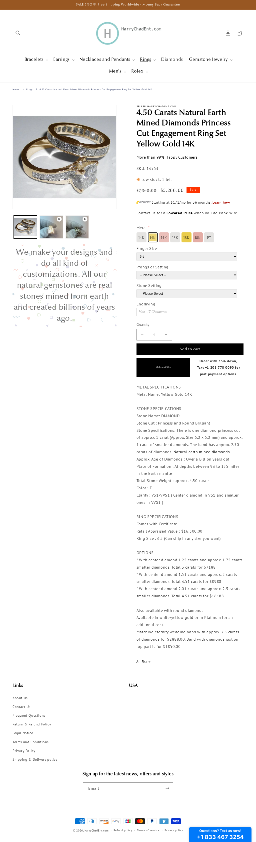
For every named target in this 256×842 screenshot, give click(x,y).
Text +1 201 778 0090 (215, 367)
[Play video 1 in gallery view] (51, 227)
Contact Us (21, 706)
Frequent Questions (29, 715)
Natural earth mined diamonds (202, 451)
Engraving (145, 303)
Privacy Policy (23, 750)
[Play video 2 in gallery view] (77, 227)
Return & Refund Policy (31, 724)
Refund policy (123, 830)
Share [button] (146, 661)
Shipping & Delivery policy (35, 759)
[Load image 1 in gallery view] (25, 227)
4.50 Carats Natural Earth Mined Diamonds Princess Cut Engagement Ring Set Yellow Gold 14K (96, 89)
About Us (20, 698)
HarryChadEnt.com (96, 830)
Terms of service (148, 830)
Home (15, 89)
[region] (64, 285)
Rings (29, 89)
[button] (18, 33)
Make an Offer (163, 367)
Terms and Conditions (30, 742)
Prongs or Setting (152, 266)
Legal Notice (22, 733)
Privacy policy (173, 830)
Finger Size (146, 248)
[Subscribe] (167, 788)
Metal (141, 227)
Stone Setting (149, 285)
